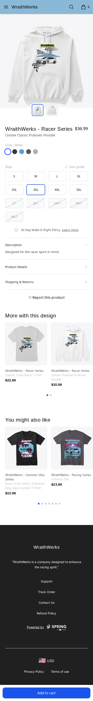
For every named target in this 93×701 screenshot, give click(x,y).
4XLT (14, 217)
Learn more (70, 230)
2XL (14, 190)
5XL (78, 190)
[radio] (14, 176)
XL (78, 176)
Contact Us (47, 602)
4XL (57, 190)
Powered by (35, 627)
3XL (35, 190)
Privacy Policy (34, 671)
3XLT (78, 203)
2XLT (57, 203)
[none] (74, 167)
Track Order (46, 592)
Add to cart (46, 693)
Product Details (16, 267)
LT (14, 203)
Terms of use (60, 671)
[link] (26, 344)
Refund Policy (46, 613)
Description (13, 245)
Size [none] (8, 166)
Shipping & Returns (19, 282)
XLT (35, 203)
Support (46, 581)
